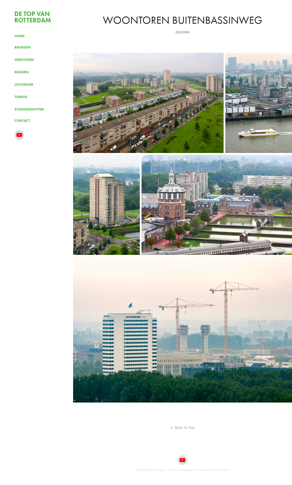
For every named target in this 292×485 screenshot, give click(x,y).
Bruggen (23, 47)
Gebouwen (24, 60)
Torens (21, 97)
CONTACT (22, 120)
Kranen (22, 72)
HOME (20, 36)
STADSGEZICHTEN (29, 109)
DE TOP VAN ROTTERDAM (32, 17)
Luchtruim (24, 84)
